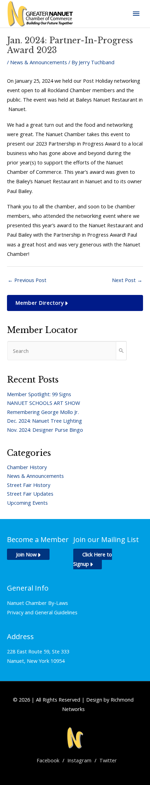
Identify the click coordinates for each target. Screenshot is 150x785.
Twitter (108, 760)
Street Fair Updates (30, 493)
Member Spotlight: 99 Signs (39, 394)
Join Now (26, 554)
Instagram (79, 760)
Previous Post (27, 279)
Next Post (127, 279)
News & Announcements (38, 62)
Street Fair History (28, 484)
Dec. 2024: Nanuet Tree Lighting (44, 420)
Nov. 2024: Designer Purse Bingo (45, 429)
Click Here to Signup (92, 559)
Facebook (48, 760)
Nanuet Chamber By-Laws (37, 602)
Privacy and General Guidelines (42, 612)
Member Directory (39, 302)
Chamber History (27, 467)
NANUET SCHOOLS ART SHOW (43, 402)
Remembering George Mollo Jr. (43, 411)
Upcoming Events (27, 502)
